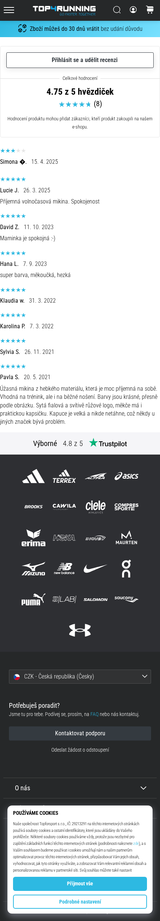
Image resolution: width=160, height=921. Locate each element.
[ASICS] (126, 476)
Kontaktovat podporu (80, 733)
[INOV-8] (95, 537)
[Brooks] (33, 506)
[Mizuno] (33, 568)
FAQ (94, 714)
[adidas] (33, 476)
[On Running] (126, 568)
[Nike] (95, 568)
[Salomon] (95, 599)
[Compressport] (126, 506)
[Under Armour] (79, 630)
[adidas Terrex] (64, 476)
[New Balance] (64, 568)
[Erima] (33, 537)
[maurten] (126, 537)
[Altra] (95, 476)
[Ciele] (95, 506)
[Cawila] (64, 506)
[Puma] (33, 599)
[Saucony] (126, 599)
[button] (80, 677)
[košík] (150, 10)
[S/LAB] (64, 599)
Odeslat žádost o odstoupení (80, 750)
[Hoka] (64, 537)
